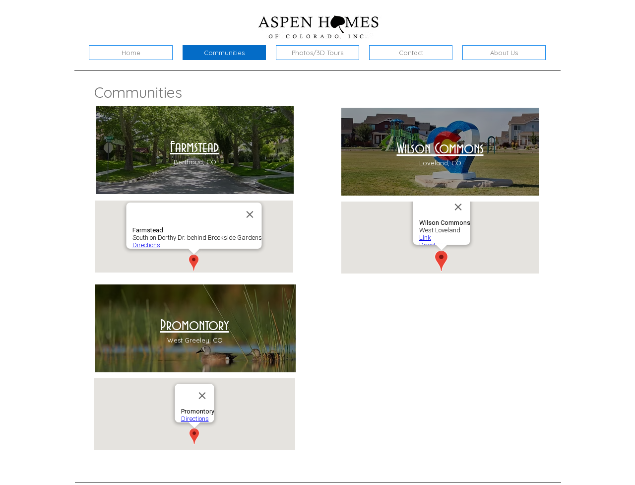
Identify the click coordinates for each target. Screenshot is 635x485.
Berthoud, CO (195, 162)
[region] (195, 150)
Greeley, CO (204, 340)
